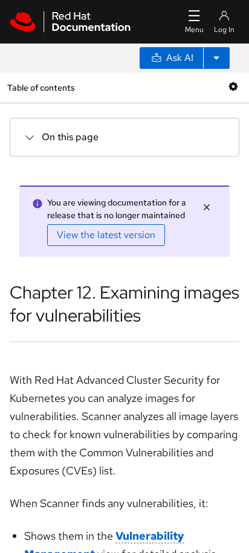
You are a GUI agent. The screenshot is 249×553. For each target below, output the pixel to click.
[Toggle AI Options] (216, 58)
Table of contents (41, 87)
